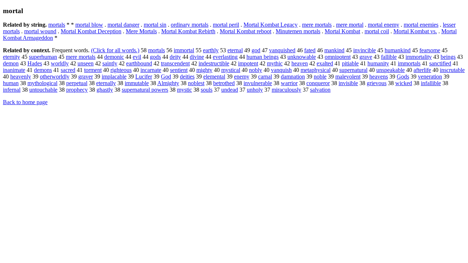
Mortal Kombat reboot (245, 31)
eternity (11, 57)
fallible (389, 57)
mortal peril (226, 25)
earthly (211, 50)
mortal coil (377, 31)
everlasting (225, 57)
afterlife (422, 70)
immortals (409, 63)
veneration (430, 76)
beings (448, 57)
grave (365, 57)
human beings (262, 57)
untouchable (43, 90)
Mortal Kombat (342, 31)
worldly (60, 63)
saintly (109, 63)
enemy (241, 76)
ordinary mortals (189, 25)
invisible (348, 83)
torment (93, 70)
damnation (293, 76)
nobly (255, 70)
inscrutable (452, 70)
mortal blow (89, 25)
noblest (196, 83)
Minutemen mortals (298, 31)
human (11, 83)
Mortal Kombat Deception (91, 31)
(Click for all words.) (115, 50)
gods (155, 57)
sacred (68, 70)
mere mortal (349, 25)
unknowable (301, 57)
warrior (289, 83)
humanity (378, 63)
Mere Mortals (141, 31)
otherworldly (54, 76)
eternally (106, 83)
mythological (42, 83)
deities (187, 76)
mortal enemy (383, 25)
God (166, 76)
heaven (299, 63)
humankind (398, 50)
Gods (403, 76)
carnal (265, 76)
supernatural (353, 70)
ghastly (105, 90)
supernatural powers (145, 90)
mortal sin (155, 25)
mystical (230, 70)
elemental (214, 76)
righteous (121, 70)
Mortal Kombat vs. (415, 31)
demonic (114, 57)
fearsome (429, 50)
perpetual (76, 83)
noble (320, 76)
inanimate (14, 70)
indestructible (214, 63)
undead (229, 90)
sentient (179, 70)
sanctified (440, 63)
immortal (184, 50)
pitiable (350, 63)
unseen (86, 63)
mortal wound (40, 31)
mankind (334, 50)
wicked (403, 83)
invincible (364, 50)
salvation (320, 90)
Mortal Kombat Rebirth (188, 31)
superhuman (43, 57)
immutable (137, 83)
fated (310, 50)
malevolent (348, 76)
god (256, 50)
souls (206, 90)
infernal (11, 90)
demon (11, 63)
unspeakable (390, 70)
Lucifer (143, 76)
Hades (34, 63)
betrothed (224, 83)
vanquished (282, 50)
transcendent (175, 63)
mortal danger (123, 25)
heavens (378, 76)
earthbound (139, 63)
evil (137, 57)
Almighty (168, 83)
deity (175, 57)
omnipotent (338, 57)
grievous (376, 83)
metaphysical (316, 70)
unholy (255, 90)
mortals (56, 25)
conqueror (318, 83)
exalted (325, 63)
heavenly (20, 76)
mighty (204, 70)
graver (85, 76)
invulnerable (258, 83)
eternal (235, 50)
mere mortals (317, 25)
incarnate (150, 70)
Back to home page (25, 102)
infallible (431, 83)
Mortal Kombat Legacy (271, 25)
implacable (114, 76)
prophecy (77, 90)
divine (197, 57)
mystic (184, 90)
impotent (248, 63)
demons (43, 70)
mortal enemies (421, 25)
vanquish (281, 70)
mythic (275, 63)
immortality (418, 57)
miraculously (286, 90)
